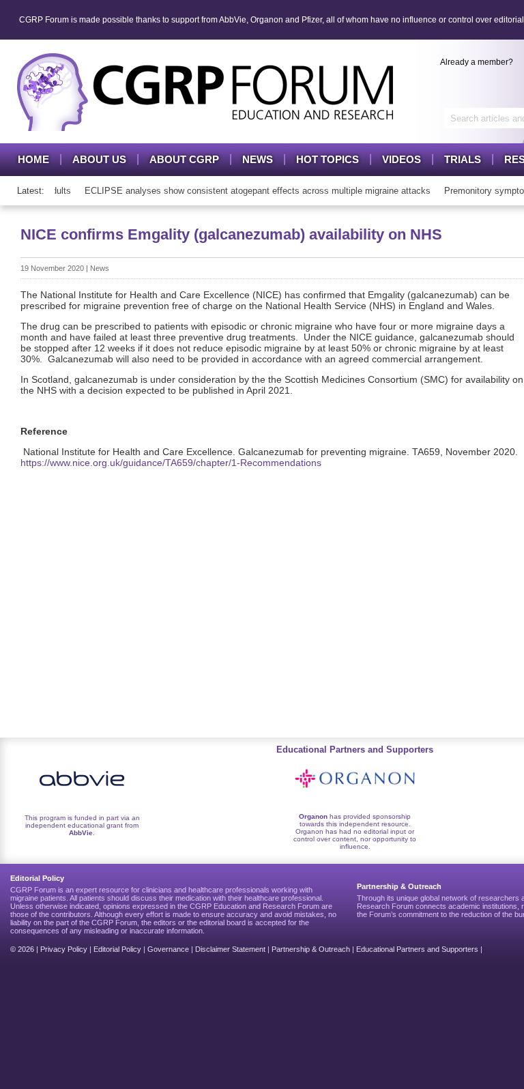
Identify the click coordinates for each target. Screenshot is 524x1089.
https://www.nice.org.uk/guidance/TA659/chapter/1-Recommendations (170, 462)
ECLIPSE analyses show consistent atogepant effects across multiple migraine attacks (253, 191)
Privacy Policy (63, 949)
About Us (99, 159)
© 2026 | (25, 949)
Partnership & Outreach (311, 949)
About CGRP (184, 159)
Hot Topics (327, 159)
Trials (462, 159)
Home (33, 159)
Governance (168, 949)
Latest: (30, 191)
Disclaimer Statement (230, 949)
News (257, 159)
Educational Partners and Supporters (417, 949)
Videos (401, 159)
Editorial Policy (117, 949)
